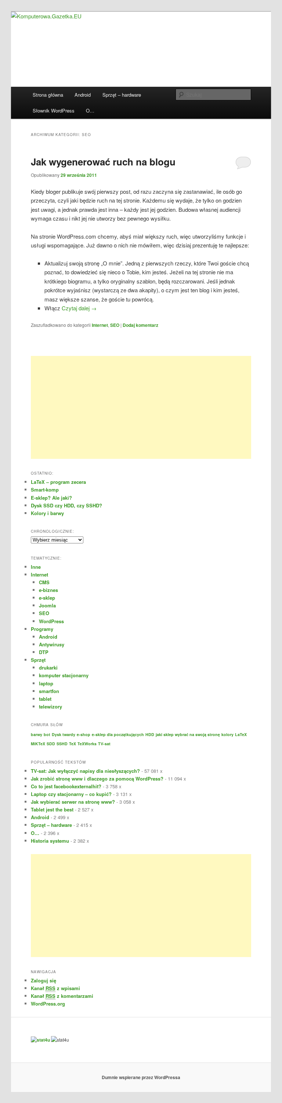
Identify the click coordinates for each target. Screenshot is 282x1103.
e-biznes (48, 589)
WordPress (51, 621)
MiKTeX (38, 743)
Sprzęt (38, 659)
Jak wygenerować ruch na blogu (103, 161)
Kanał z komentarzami (62, 995)
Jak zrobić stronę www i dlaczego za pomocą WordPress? (97, 778)
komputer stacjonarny (63, 675)
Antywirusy (51, 644)
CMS (44, 582)
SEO (114, 325)
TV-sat (104, 743)
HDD (149, 734)
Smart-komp (45, 489)
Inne (36, 566)
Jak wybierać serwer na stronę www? (73, 801)
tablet (45, 698)
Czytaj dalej (79, 308)
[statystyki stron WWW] (40, 1039)
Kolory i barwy (47, 513)
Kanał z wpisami (55, 988)
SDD (51, 743)
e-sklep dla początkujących (118, 734)
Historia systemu (50, 840)
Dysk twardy (63, 734)
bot (47, 734)
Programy (42, 628)
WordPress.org (48, 1003)
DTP (43, 652)
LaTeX (241, 734)
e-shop (83, 734)
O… (90, 110)
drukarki (48, 667)
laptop (46, 683)
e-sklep (47, 597)
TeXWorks (87, 743)
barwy (36, 734)
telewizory (50, 706)
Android (83, 94)
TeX (72, 743)
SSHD (62, 743)
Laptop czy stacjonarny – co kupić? (71, 793)
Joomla (47, 605)
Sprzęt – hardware (121, 94)
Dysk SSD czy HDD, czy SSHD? (66, 505)
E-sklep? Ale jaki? (51, 497)
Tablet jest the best (52, 809)
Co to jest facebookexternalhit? (66, 786)
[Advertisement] (141, 407)
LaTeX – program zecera (58, 481)
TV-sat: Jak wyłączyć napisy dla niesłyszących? (85, 770)
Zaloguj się (43, 980)
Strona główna (48, 94)
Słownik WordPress (54, 110)
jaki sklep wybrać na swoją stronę (188, 734)
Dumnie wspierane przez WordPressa (141, 1077)
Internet (100, 325)
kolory (227, 734)
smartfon (49, 691)
